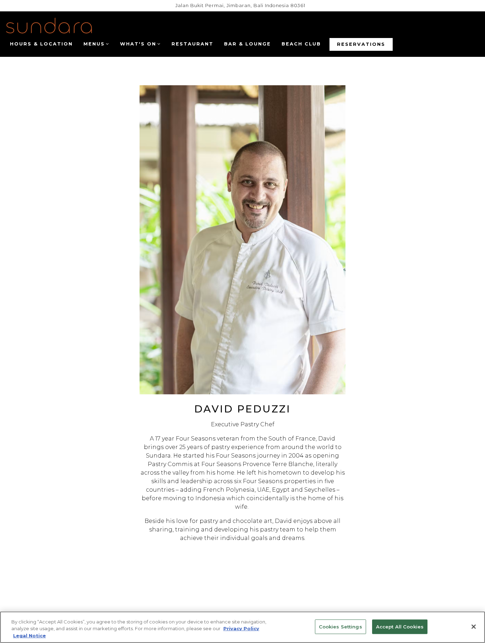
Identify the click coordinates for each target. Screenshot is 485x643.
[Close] (473, 626)
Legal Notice (29, 635)
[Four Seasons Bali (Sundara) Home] (49, 27)
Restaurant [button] (192, 44)
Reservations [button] (361, 44)
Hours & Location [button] (41, 44)
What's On (140, 44)
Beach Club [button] (301, 44)
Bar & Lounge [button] (247, 44)
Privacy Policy (241, 629)
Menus (96, 44)
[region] (242, 627)
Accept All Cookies (400, 626)
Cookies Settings (340, 626)
